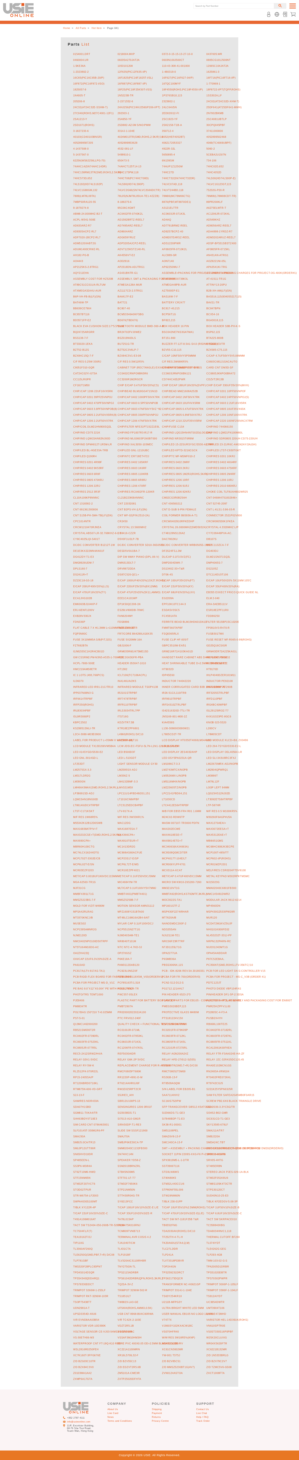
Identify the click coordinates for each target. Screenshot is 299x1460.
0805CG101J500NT (218, 60)
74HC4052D (213, 172)
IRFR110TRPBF (128, 704)
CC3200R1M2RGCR (130, 379)
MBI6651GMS (214, 840)
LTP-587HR (213, 805)
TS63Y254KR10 (172, 1296)
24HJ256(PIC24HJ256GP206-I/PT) (139, 107)
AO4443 (78, 261)
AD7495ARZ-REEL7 (130, 225)
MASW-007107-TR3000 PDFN (180, 823)
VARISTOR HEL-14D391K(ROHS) (227, 1320)
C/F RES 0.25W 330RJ (87, 361)
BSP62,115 (213, 332)
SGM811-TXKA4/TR (85, 1112)
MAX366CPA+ (126, 835)
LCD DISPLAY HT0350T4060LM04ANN (186, 740)
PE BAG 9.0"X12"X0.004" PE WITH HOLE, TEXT (103, 988)
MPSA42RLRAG (83, 911)
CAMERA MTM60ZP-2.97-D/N (180, 367)
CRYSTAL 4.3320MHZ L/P (222, 527)
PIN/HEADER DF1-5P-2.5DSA (225, 994)
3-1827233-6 (81, 131)
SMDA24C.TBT (215, 1142)
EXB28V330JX (82, 616)
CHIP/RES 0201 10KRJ (220, 456)
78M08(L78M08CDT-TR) (221, 196)
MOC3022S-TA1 (172, 900)
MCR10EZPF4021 (129, 870)
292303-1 (123, 113)
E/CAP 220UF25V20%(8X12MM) (138, 586)
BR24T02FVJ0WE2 (129, 332)
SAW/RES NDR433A (86, 1101)
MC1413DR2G (126, 846)
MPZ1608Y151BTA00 (131, 911)
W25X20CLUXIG (216, 1337)
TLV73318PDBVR (173, 1260)
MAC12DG (124, 823)
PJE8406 (78, 1000)
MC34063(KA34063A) (175, 846)
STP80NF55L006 (172, 1189)
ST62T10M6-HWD (84, 1172)
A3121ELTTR (170, 208)
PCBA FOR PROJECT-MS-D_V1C (94, 982)
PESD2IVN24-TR (128, 988)
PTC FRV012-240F (129, 1018)
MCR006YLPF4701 (174, 864)
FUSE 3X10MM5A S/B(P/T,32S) (92, 639)
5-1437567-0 (81, 154)
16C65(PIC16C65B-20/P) (88, 77)
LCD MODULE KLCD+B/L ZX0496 (227, 740)
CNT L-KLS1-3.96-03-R (220, 509)
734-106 (211, 160)
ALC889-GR (169, 255)
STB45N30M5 (126, 1172)
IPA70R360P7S (215, 687)
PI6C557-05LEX (127, 994)
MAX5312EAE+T (216, 835)
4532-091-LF (125, 148)
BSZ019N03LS (127, 338)
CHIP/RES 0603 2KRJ (175, 468)
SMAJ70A (124, 1136)
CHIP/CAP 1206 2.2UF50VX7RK (93, 420)
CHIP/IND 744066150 (219, 426)
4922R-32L (169, 148)
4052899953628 (127, 142)
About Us (112, 1409)
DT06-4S (167, 574)
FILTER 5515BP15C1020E (222, 622)
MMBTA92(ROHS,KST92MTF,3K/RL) (184, 894)
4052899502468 (216, 137)
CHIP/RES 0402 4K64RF (221, 462)
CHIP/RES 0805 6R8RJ (132, 480)
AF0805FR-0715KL (218, 249)
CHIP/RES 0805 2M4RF (221, 474)
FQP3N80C (80, 633)
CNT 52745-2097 (216, 503)
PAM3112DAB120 (128, 965)
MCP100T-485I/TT (217, 852)
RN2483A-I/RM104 (217, 1071)
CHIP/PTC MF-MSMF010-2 (178, 456)
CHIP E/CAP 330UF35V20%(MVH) (227, 385)
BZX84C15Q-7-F (83, 355)
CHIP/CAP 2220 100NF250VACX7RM (229, 420)
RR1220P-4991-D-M (130, 1077)
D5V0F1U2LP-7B (128, 539)
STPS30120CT (215, 1189)
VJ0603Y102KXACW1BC (177, 1325)
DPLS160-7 (80, 568)
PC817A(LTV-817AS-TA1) (89, 971)
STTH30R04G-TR (128, 1195)
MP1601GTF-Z (171, 905)
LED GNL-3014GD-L (85, 758)
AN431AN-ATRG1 (217, 255)
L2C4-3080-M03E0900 (87, 734)
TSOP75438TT (82, 1302)
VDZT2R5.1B (126, 1325)
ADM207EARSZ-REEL (176, 237)
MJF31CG (79, 888)
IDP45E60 (168, 675)
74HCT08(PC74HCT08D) (133, 178)
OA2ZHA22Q (81, 953)
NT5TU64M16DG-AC (86, 947)
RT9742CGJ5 (214, 1083)
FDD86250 (213, 616)
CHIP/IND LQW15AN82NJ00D (91, 438)
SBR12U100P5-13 (129, 1101)
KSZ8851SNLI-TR (84, 728)
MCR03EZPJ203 (83, 870)
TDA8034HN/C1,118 (218, 1231)
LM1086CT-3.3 (171, 764)
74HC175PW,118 (128, 172)
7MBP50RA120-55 (84, 202)
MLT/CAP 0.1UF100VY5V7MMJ (137, 888)
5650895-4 (168, 154)
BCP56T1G (169, 314)
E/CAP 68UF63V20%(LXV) (178, 592)
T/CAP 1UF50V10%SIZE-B (223, 1207)
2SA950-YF (125, 119)
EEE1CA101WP (127, 598)
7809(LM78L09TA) (84, 196)
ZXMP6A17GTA (83, 1379)
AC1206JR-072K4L (218, 213)
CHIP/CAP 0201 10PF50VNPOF (226, 391)
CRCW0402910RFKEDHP (178, 521)
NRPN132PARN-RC (218, 941)
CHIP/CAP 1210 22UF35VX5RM (182, 420)
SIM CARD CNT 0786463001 (91, 1124)
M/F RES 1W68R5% (85, 817)
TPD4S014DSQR (84, 1272)
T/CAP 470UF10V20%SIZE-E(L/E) (183, 1213)
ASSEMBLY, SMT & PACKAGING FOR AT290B (146, 279)
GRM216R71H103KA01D (177, 651)
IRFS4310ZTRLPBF (174, 704)
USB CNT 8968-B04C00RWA (136, 1314)
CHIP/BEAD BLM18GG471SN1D (138, 391)
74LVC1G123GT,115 (218, 184)
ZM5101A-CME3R (129, 1373)
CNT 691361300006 (85, 509)
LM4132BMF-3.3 (128, 781)
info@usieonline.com (78, 1421)
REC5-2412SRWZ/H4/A (87, 1053)
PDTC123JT (213, 982)
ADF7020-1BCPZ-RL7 (87, 237)
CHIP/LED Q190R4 (85, 456)
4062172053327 (172, 142)
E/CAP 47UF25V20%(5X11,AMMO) (139, 592)
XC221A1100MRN (129, 1349)
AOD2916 (124, 261)
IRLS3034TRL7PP (129, 710)
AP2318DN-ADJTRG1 (131, 267)
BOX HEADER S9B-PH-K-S (223, 326)
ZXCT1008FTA (215, 1373)
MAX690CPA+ (82, 840)
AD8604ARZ (125, 231)
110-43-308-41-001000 (176, 66)
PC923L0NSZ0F (128, 971)
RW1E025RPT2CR (129, 1089)
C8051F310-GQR (83, 367)
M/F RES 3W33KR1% (131, 817)
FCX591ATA (169, 616)
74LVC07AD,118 (172, 184)
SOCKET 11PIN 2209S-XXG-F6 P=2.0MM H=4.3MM (193, 1154)
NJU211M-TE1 (171, 935)
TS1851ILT (124, 1296)
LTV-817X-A (125, 811)
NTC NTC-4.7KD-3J (130, 947)
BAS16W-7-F (170, 296)
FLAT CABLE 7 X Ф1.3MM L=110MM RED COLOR (104, 627)
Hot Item (97, 28)
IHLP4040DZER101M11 (221, 675)
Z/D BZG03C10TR (84, 1361)
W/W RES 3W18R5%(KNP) (178, 1337)
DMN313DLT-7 (127, 562)
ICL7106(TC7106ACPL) (132, 675)
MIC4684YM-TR (127, 882)
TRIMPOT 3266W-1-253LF (89, 1290)
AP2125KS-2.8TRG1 (86, 267)
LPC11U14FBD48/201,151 (134, 793)
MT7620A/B (169, 917)
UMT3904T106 (215, 1308)
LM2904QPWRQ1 (217, 769)
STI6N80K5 (169, 1178)
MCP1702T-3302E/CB (86, 858)
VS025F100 (125, 1331)
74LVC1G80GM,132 (85, 190)
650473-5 (123, 160)
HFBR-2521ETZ (216, 663)
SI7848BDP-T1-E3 (173, 1118)
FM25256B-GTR (128, 627)
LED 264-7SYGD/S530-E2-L (223, 746)
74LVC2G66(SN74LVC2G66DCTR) (139, 190)
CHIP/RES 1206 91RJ (175, 486)
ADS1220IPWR (171, 243)
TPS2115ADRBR (128, 1272)
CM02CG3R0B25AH (174, 497)
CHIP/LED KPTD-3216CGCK (180, 450)
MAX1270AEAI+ (216, 823)
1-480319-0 (169, 72)
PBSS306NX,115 (172, 965)
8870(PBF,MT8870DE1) (176, 202)
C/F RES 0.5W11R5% (131, 361)
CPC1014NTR (82, 521)
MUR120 (211, 917)
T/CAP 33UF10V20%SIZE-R (135, 1213)
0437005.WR (214, 54)
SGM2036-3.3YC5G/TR (220, 1107)
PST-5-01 (79, 1018)
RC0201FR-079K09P (175, 1030)
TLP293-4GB (214, 1254)
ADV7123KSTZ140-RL (131, 249)
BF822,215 (168, 320)
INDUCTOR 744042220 (176, 681)
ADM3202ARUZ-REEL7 (221, 237)
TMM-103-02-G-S (216, 1260)
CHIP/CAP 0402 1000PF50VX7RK (139, 397)
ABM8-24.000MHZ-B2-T (87, 213)
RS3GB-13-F (170, 1077)
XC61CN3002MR (172, 1349)
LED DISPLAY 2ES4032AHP (179, 752)
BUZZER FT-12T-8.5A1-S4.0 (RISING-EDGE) (189, 344)
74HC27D (168, 172)
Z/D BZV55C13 (127, 1361)
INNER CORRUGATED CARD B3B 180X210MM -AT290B (197, 687)
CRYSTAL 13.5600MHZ (132, 527)
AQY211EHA (81, 273)
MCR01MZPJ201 (216, 864)
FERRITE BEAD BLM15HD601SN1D (184, 622)
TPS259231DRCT (173, 1272)
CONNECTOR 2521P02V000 (224, 515)
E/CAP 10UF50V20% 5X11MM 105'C (229, 580)
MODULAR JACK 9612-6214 (224, 900)
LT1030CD (168, 799)
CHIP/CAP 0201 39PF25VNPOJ (92, 397)
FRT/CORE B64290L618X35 (135, 633)
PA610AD (79, 965)
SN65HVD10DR (83, 1154)
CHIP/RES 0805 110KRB (133, 474)
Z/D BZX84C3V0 (83, 1367)
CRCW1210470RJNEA (87, 527)
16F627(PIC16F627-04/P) (178, 77)
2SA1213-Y (80, 119)
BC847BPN (213, 308)
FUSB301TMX (215, 633)
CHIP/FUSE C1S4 (173, 426)
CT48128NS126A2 (173, 533)
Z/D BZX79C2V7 (216, 1361)
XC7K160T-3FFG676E (87, 1355)
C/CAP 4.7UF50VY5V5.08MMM (225, 355)
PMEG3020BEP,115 (174, 1006)
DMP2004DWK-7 (172, 562)
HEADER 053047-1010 (132, 663)
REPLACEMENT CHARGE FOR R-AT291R (144, 1065)
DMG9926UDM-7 (83, 562)
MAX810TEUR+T (128, 840)
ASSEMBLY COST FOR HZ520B (93, 279)
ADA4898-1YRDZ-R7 (219, 231)
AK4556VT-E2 (126, 255)
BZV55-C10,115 (171, 350)
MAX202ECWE (171, 829)
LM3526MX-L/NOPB (174, 775)
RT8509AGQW (171, 1083)
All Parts (81, 28)
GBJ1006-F (124, 645)
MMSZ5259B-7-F (128, 900)
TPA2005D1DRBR (217, 1266)
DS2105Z (212, 568)
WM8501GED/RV (172, 1343)
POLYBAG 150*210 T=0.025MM (92, 1012)
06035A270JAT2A (129, 60)
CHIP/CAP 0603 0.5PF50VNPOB (138, 403)
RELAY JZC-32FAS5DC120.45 (225, 1059)
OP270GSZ (124, 953)
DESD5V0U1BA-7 (129, 551)
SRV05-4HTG (214, 1160)
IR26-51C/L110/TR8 (174, 693)
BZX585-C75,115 (216, 350)
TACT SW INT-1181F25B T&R (180, 1219)
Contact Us (202, 1409)
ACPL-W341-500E (84, 219)
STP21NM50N (126, 1189)
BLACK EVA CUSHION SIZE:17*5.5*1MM (98, 326)
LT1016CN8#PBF (128, 799)
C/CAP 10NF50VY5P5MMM (179, 355)
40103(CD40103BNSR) (87, 137)
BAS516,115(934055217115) (224, 296)
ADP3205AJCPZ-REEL (132, 243)
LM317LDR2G (81, 775)
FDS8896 (123, 622)
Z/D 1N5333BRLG (217, 1355)
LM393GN (79, 781)
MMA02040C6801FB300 (221, 888)
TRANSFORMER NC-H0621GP (181, 1284)
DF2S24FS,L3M (172, 551)
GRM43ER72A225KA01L (221, 651)
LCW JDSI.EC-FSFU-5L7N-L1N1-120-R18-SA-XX (148, 746)
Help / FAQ (202, 1417)
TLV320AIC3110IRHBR (132, 1260)
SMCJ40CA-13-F (172, 1142)
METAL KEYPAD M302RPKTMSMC (228, 876)
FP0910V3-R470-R (218, 627)
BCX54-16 (212, 314)
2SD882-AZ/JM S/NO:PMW (134, 125)
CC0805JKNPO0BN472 (220, 373)
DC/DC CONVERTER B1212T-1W (94, 545)
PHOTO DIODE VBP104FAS (223, 988)
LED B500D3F (126, 752)
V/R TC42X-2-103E (129, 1320)
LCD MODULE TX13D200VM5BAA (94, 746)
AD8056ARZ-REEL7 (218, 225)
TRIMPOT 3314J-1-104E (177, 1290)
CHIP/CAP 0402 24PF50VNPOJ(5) (227, 397)
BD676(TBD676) (128, 320)
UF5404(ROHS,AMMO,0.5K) (135, 1308)
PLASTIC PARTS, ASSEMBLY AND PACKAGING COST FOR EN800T (249, 1000)
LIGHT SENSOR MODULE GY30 (138, 764)
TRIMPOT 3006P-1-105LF (222, 1284)
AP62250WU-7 (171, 267)
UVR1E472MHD (216, 1314)
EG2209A (168, 598)
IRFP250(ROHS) (83, 704)
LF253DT (79, 764)
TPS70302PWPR (217, 1278)
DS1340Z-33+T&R (173, 568)
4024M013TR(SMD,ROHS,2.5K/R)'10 (140, 137)
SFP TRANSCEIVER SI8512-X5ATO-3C (186, 1107)
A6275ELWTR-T (216, 208)
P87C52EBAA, (215, 959)
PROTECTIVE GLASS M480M (180, 1012)
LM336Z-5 (124, 775)
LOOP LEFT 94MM (217, 787)
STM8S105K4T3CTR (219, 1183)
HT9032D (168, 669)
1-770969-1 (213, 83)
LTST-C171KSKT (83, 811)
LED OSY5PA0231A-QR (177, 758)
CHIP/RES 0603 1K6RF (132, 468)
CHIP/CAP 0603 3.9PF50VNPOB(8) (95, 409)
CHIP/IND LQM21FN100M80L (224, 432)
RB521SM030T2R (84, 1030)
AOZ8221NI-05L (216, 261)
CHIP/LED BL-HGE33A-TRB (90, 450)
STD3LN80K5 (170, 1172)
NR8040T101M (127, 941)
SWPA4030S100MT (85, 1201)
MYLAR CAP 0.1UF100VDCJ (135, 923)
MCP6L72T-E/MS (128, 864)
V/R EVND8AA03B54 (86, 1320)
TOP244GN (169, 1266)
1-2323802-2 (81, 72)
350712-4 (167, 131)
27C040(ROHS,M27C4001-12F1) (93, 113)
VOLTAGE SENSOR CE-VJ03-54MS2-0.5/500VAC (104, 1331)
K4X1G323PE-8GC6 (218, 716)
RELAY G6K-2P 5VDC (131, 1059)
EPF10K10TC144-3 (174, 604)
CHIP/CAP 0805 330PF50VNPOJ (138, 415)
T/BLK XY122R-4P (84, 1207)
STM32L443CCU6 (173, 1183)
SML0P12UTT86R (84, 1148)
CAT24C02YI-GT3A (85, 373)
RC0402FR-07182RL (219, 1030)
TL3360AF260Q (83, 1249)
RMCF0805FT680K (129, 1071)
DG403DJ (212, 551)
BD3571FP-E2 (82, 320)
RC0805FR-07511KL (219, 1042)
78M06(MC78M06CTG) (176, 196)
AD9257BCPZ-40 (172, 231)
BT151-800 (169, 338)
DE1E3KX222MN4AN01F (88, 551)
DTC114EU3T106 (217, 574)
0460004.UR (81, 60)
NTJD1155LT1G (172, 947)
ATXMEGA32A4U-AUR (87, 290)
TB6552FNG (169, 1225)
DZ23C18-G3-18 (83, 580)
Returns (156, 1417)
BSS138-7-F (80, 338)
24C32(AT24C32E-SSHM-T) (90, 107)
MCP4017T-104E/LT (174, 858)
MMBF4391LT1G (83, 894)
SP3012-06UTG (216, 1154)
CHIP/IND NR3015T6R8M (178, 438)
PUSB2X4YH (214, 1018)
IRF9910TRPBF (172, 698)
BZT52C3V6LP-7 (128, 350)
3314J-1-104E (126, 131)
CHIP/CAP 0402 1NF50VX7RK (181, 397)
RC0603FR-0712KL (174, 1036)
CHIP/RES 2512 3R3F (86, 491)
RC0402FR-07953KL (130, 1036)
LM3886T (212, 775)
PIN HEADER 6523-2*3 (176, 994)
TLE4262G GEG (216, 1249)
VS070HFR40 (170, 1331)
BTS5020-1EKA (83, 344)
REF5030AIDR (127, 1053)
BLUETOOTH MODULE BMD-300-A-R (141, 326)
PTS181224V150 (172, 1018)
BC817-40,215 (171, 308)
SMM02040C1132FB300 (132, 1148)
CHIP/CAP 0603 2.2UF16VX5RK (226, 403)
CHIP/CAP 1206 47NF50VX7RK (137, 420)
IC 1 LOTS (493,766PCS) (88, 675)
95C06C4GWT (126, 208)
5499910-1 (124, 154)
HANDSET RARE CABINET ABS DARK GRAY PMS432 (196, 657)
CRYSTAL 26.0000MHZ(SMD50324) (184, 527)
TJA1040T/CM (126, 1243)
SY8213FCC (125, 1201)
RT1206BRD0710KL (85, 1083)
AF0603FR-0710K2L (174, 249)
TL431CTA (124, 1249)
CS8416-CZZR (127, 533)
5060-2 (210, 148)
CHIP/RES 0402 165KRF (133, 462)
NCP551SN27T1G (129, 929)
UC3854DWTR (215, 1302)
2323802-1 (168, 101)
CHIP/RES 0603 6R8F (86, 474)
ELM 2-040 (213, 598)
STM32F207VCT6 (84, 1183)
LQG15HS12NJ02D (218, 793)
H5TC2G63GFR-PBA (130, 657)
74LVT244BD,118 (172, 190)
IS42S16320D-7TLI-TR (176, 710)
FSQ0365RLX (170, 633)
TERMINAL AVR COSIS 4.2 (134, 1237)
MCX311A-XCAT (172, 870)
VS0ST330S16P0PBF (219, 1331)
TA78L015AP (126, 1219)
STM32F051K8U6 (217, 1178)
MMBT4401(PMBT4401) (132, 894)
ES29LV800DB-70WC (131, 610)
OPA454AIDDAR (216, 953)
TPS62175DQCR (172, 1278)
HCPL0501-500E (216, 657)
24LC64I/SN (169, 107)
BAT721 (122, 302)
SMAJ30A (79, 1136)
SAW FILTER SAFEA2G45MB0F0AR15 (230, 1095)
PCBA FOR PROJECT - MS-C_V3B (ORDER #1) (236, 976)
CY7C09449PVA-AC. (219, 533)
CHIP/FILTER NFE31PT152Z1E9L (139, 426)
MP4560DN (213, 905)
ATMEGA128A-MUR (130, 284)
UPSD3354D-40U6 (84, 1314)
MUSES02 (79, 923)
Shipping (156, 1409)
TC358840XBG (215, 1225)
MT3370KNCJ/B (83, 917)
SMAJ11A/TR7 (215, 1130)
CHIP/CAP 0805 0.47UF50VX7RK (183, 409)
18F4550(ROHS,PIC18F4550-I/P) (182, 89)
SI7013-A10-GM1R (129, 1118)
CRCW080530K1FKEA (220, 521)
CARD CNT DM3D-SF (219, 367)
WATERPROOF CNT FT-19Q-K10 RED (97, 1343)
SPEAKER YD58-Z (129, 1160)
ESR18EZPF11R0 (217, 610)
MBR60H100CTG (84, 846)
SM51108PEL (170, 1130)
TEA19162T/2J (82, 1237)
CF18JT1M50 (81, 385)
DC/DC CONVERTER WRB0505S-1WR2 (187, 545)
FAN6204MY (125, 616)
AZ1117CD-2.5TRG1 (130, 290)
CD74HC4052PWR (173, 379)
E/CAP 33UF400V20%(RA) (223, 586)
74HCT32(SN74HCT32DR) (178, 178)
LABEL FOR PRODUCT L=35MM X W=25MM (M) (103, 740)
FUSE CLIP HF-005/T (175, 639)
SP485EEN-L (81, 1160)
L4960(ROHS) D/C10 (130, 734)
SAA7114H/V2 (171, 1095)
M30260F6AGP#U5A (219, 817)
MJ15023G (212, 882)
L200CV (211, 728)
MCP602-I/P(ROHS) (218, 858)
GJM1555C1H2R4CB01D (88, 651)
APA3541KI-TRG (216, 267)
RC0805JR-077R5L (85, 1047)
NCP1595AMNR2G (85, 929)
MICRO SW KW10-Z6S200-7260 (182, 882)
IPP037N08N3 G (83, 693)
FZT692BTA (80, 645)
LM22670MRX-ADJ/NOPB (222, 764)
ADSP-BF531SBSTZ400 (221, 243)
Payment (157, 1413)
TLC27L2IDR (170, 1249)
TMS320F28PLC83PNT (87, 1266)
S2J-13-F (78, 1095)
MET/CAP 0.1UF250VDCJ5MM (136, 876)
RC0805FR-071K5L (174, 1042)
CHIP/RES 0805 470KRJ (88, 480)
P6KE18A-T (125, 959)
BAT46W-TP (80, 302)
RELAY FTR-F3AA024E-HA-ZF (225, 1053)
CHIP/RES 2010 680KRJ (221, 486)
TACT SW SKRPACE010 (221, 1219)
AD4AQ (166, 219)
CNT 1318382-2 (83, 503)
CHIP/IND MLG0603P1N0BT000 (137, 438)
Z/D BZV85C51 (171, 1361)
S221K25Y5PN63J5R (219, 1089)
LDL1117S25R (171, 746)
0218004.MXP (126, 54)
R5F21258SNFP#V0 (174, 1024)
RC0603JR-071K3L (129, 1042)
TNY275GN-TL (127, 1266)
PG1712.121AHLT (173, 988)
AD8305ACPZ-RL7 (84, 231)
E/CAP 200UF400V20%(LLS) (91, 586)
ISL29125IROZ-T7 (217, 710)
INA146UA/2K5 (127, 681)
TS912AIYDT (214, 1296)
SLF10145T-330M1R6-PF (88, 1130)
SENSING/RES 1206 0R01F (135, 1107)
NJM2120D (80, 935)
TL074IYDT (213, 1243)
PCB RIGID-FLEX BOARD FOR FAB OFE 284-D (102, 976)
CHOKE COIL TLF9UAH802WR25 (227, 491)
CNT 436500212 (172, 503)
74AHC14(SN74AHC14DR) (90, 166)
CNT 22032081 (127, 503)
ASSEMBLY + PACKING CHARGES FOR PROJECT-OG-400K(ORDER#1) (251, 273)
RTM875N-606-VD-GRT (87, 1089)
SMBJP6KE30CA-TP (130, 1142)
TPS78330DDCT (83, 1284)
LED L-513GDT (127, 758)
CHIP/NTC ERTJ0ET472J (133, 456)
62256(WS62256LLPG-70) (89, 160)
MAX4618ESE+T (172, 835)
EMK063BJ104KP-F (85, 604)
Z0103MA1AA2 (82, 1373)
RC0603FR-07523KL (86, 1042)
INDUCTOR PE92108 (219, 681)
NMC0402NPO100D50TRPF (90, 941)
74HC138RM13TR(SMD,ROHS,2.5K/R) (97, 172)
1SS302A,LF (214, 95)
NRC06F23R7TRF (173, 941)
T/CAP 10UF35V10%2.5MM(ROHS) (184, 1207)
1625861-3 (212, 72)
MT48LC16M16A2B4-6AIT (134, 917)
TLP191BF (124, 1254)
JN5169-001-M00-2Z (174, 716)
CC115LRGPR (82, 379)
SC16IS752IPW (171, 1101)
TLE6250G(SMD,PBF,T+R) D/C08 (93, 1254)
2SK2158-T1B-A (172, 125)
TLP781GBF (80, 1260)
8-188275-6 (125, 202)
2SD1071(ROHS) (83, 125)
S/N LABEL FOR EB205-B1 (178, 1089)
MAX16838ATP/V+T (85, 829)
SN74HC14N (125, 1154)
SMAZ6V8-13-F (171, 1136)
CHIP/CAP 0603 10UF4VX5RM (181, 403)
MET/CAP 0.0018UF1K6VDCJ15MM (95, 876)
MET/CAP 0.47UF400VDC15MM (182, 876)
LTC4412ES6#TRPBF (175, 805)
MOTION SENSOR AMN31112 (136, 905)
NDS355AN (169, 929)
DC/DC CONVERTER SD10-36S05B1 (141, 545)
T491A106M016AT (84, 1219)
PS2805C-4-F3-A (216, 1012)
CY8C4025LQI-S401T (86, 539)
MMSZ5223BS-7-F (84, 900)
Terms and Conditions (119, 1421)
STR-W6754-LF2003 (85, 1195)
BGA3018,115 (214, 320)
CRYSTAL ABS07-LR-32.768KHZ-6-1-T (97, 533)
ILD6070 (78, 681)
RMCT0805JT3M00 (174, 1071)
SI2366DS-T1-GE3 (173, 1112)
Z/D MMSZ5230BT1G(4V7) (178, 1367)
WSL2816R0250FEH (86, 1349)
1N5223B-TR (126, 95)
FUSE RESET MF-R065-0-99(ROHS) (229, 639)
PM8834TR (80, 1006)
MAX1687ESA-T (128, 829)
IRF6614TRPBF (83, 698)
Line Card (112, 1413)
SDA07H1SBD (82, 1107)
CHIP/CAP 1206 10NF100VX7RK (226, 415)
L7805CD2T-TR (171, 734)
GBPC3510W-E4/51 (174, 645)
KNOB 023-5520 (216, 722)
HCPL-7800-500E (84, 663)
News (110, 1417)
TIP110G (78, 1243)
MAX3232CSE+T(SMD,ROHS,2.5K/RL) (97, 835)
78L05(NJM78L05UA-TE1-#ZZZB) (138, 196)
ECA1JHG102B (82, 598)
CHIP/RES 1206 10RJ (219, 480)
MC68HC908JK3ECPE (220, 846)
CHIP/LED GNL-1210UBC (133, 450)
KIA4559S (168, 722)
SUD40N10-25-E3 (217, 1195)
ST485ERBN (214, 1166)
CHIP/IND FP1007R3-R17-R (135, 432)
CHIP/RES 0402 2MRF (176, 462)
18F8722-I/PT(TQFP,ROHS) (223, 89)
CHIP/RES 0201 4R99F (87, 462)
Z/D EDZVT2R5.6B (129, 1367)
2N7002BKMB (215, 113)
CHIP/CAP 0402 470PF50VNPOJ (93, 403)
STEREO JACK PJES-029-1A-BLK (227, 1172)
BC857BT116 (81, 314)
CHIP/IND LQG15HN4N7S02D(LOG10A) (186, 432)
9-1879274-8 (81, 208)
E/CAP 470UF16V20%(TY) (89, 592)
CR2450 (123, 521)
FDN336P (79, 622)
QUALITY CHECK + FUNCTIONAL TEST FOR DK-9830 (152, 1024)
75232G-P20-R (215, 190)
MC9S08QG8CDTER (174, 852)
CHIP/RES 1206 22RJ (86, 486)
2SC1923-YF (170, 119)
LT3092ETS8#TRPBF (219, 799)
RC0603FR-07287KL (219, 1036)
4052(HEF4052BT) (173, 137)
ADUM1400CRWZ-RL (86, 249)
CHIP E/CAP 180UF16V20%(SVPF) (184, 385)
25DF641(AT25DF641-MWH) (224, 107)
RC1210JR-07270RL (174, 1047)
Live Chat (201, 1413)
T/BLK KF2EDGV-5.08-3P (222, 1201)
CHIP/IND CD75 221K (86, 432)
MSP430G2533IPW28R (220, 911)
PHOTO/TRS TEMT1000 (88, 994)
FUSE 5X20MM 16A (130, 639)
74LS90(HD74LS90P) (131, 184)
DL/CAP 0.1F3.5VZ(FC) (176, 557)
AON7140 (168, 261)
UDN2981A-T (81, 1308)
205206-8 (79, 101)
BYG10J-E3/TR (215, 344)
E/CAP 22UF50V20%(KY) (177, 586)
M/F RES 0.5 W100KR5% (221, 811)
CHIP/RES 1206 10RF (175, 480)
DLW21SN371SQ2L (218, 557)
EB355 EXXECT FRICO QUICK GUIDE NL (232, 592)
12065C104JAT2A (217, 66)
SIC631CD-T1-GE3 (218, 1118)
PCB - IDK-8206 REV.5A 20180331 (183, 971)
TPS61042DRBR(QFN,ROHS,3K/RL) (140, 1278)
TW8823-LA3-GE (128, 1302)
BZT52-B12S (81, 350)
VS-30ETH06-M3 (83, 1337)
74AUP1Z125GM (172, 166)
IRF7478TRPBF (127, 698)
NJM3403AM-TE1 (128, 935)
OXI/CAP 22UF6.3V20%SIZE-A (92, 959)
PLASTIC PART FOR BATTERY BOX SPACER (146, 1000)
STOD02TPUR (82, 1189)
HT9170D (212, 669)
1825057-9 (79, 89)
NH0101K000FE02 (217, 929)
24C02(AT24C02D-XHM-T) (222, 101)
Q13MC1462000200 (85, 1024)
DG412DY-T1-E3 (83, 557)
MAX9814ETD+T (172, 840)
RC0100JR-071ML (129, 1030)
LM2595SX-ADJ (127, 769)
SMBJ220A (213, 1136)
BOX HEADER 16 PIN (175, 326)
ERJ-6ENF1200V (83, 610)
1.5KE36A (79, 66)
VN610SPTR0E (215, 1325)
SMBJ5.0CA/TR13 (84, 1142)
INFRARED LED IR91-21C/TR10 (93, 687)
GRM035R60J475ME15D (133, 651)
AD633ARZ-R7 (82, 225)
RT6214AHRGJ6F (129, 1083)
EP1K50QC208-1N (129, 604)
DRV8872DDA (126, 568)
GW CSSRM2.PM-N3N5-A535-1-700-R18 (98, 657)
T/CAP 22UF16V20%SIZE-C (90, 1213)
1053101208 (125, 66)
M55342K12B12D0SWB (87, 823)
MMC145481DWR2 (218, 894)
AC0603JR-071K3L (174, 213)
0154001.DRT (81, 54)
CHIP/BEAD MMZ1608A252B (180, 391)
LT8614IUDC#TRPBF (86, 805)
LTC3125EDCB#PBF (130, 805)
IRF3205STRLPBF (217, 693)
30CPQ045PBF (215, 125)
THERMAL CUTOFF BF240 (223, 1237)
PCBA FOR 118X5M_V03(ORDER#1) (140, 976)
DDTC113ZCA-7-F (217, 545)
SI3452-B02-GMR (217, 1112)
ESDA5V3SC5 (171, 610)
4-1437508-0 (81, 148)
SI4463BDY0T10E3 (85, 1118)
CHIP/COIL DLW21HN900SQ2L (92, 426)
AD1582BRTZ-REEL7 (131, 219)
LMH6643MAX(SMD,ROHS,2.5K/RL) (95, 787)
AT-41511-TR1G (216, 279)
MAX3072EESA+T (217, 829)
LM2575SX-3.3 (82, 769)
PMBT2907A (125, 1006)
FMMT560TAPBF (172, 627)
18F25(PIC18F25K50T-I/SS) (135, 89)
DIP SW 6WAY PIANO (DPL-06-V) (138, 557)
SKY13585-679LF (217, 1124)
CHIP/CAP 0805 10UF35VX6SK (226, 409)
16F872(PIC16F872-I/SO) (88, 83)
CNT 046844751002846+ (221, 497)
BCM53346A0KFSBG (131, 314)
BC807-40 (124, 308)
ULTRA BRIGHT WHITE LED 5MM (183, 1308)
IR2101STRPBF (127, 693)
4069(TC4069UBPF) (218, 142)
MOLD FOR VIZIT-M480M (88, 905)
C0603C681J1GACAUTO (221, 361)
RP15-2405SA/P (83, 1077)
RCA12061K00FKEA (219, 1047)
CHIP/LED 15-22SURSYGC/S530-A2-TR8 (187, 444)
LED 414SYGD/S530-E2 (88, 752)
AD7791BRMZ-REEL (175, 225)
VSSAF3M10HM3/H (130, 1337)
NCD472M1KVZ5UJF (219, 923)
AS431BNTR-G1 (128, 273)
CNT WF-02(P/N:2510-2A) (134, 515)
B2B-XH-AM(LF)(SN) (219, 290)
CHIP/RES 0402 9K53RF (88, 468)
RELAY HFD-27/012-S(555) (179, 1059)
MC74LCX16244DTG (86, 852)
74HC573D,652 (82, 178)
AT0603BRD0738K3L (175, 279)
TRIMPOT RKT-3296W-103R (90, 1296)
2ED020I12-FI (170, 113)
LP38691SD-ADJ (83, 793)
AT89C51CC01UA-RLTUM (89, 284)
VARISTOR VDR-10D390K (89, 1325)
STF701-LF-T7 (127, 1178)
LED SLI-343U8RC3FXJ (221, 758)
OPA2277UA (169, 953)
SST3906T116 (171, 1166)
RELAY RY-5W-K (83, 1065)
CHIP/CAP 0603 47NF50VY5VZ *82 (139, 409)
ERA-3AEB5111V (217, 604)
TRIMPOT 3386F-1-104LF (222, 1290)
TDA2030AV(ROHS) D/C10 (178, 1231)
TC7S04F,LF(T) (82, 1231)
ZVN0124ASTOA (172, 1373)
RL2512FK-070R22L (85, 1071)
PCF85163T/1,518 (129, 982)
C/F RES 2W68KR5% (175, 361)
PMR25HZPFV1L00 (218, 1006)
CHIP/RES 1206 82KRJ (176, 491)
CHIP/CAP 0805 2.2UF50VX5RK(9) (95, 415)
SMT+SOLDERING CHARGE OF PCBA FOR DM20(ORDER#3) (244, 1148)
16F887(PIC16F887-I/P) (132, 83)
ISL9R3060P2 (81, 716)
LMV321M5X (125, 787)
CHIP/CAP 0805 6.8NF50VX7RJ (182, 415)
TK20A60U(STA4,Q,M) (176, 1243)
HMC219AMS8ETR (85, 669)
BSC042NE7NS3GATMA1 (178, 332)
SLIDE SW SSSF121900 (133, 1130)
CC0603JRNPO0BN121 (176, 373)
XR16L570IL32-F (128, 1355)
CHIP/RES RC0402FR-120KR (136, 491)
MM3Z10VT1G (171, 888)
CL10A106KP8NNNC (86, 497)
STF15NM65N (82, 1178)
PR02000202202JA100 (132, 1012)
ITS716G (123, 716)
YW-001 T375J (171, 1355)
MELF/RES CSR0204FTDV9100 (226, 870)
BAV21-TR (212, 302)
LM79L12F (212, 781)
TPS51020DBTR (216, 1272)
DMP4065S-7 (214, 562)
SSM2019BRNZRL (129, 1166)
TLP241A (167, 1254)
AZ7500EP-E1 (171, 290)
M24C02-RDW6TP (173, 817)
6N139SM (168, 160)
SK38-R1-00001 (172, 1124)
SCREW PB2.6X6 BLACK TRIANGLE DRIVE (233, 1101)
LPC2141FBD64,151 (174, 793)
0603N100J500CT (173, 60)
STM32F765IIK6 (127, 1183)
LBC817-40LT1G (128, 740)
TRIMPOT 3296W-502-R (132, 1290)
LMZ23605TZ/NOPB (174, 787)
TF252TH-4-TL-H (172, 1237)
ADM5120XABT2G (84, 243)
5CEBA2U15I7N (216, 154)
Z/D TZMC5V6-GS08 (219, 1367)
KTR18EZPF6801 (128, 728)
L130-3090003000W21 (176, 728)
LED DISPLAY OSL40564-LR (224, 752)
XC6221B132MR (216, 1349)
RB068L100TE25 (216, 1024)
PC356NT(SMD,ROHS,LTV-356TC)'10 (229, 965)
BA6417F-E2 (125, 296)
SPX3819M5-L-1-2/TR (175, 1160)
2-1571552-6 (125, 101)
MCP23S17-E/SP (128, 858)
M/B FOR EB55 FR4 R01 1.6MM (181, 811)
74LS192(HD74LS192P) (88, 184)
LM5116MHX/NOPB (174, 781)
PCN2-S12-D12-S (173, 982)
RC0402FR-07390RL (86, 1036)
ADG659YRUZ (126, 237)
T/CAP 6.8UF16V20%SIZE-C (224, 1213)
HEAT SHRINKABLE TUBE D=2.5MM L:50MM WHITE (195, 663)
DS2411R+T (80, 574)
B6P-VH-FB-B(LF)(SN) (87, 296)
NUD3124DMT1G (217, 947)
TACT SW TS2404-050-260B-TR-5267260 (99, 1225)
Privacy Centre (160, 1421)
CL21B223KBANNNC (131, 497)
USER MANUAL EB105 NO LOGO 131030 (188, 1314)
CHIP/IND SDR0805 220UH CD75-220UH (232, 438)
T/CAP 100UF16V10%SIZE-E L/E (138, 1207)
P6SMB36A (169, 959)
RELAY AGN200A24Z (175, 1053)
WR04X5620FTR (216, 1343)
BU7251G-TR (126, 344)
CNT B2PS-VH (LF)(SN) (132, 509)
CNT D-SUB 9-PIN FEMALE (179, 509)
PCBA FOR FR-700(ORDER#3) (181, 976)
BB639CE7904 (82, 308)
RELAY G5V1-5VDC (85, 1059)
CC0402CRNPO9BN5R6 (133, 373)
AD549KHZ (213, 219)
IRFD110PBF (214, 698)
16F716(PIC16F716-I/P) (221, 77)
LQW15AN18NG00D (85, 799)
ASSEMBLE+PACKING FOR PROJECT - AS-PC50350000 (197, 273)
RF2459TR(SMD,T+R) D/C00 (180, 1065)
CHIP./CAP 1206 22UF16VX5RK (93, 391)
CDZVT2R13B (215, 379)
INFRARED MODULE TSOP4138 (138, 687)
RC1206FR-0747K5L (130, 1047)
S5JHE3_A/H (126, 1095)
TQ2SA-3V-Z (125, 1284)
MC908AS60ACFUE (130, 852)
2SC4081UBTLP (216, 119)
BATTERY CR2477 (173, 302)
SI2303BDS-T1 (127, 1112)
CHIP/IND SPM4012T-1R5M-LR (92, 444)
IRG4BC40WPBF (216, 704)
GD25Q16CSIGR (216, 645)
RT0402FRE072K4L (218, 1077)
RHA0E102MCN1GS (219, 1065)
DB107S (211, 539)
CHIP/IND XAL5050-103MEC (135, 444)
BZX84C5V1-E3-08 (129, 355)
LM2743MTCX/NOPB (175, 769)
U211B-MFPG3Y (172, 1302)
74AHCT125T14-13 (129, 166)
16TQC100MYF (171, 83)
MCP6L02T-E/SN (83, 864)
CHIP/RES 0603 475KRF (221, 468)
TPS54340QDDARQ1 (86, 1278)
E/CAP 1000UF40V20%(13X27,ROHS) (141, 580)
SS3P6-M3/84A (82, 1166)
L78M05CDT (214, 734)
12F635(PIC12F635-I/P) (132, 72)
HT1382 (122, 669)
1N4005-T (79, 95)
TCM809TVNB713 (129, 1231)
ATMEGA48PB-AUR (174, 284)
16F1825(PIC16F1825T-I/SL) (135, 77)
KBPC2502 (80, 722)
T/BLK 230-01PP (172, 1201)
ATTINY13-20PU (216, 284)
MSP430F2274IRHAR (175, 911)
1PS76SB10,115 (172, 95)
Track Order (203, 1421)
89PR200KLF (214, 202)
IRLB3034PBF (82, 710)
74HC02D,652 (215, 166)
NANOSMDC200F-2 (174, 923)
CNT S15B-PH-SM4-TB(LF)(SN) (93, 515)
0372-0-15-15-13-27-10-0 (177, 54)
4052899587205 (83, 142)
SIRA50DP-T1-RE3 (129, 1124)
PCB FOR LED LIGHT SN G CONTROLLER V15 (236, 971)
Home (66, 28)
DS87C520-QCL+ (128, 574)
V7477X (167, 1320)
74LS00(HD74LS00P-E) (221, 178)
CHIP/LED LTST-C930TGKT (223, 450)
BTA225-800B (214, 338)
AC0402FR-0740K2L (130, 213)
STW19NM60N (171, 1195)
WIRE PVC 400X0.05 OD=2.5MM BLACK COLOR (148, 1343)
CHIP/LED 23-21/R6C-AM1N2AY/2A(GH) (231, 444)
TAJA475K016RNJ (129, 1225)
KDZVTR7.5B (126, 722)
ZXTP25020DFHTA (129, 1379)
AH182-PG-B (81, 255)
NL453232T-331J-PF (219, 935)
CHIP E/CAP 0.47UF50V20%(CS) (138, 385)
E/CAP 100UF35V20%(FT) (178, 580)
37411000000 (214, 131)
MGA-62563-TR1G (84, 882)
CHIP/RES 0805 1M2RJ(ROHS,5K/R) (185, 474)
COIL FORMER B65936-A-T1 (179, 515)
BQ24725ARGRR (84, 332)
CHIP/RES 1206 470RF (132, 486)
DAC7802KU (170, 539)
